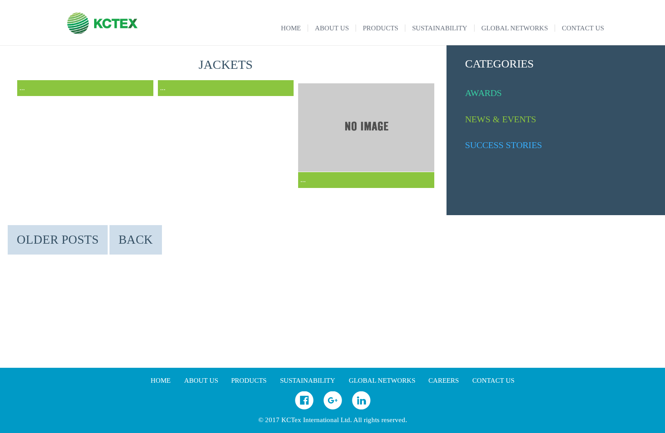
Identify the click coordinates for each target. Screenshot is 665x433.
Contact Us (493, 380)
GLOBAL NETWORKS (382, 380)
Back (136, 239)
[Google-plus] (332, 407)
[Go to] (366, 169)
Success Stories (503, 145)
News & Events (500, 119)
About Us (201, 380)
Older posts (58, 239)
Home (161, 380)
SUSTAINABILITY (307, 380)
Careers (443, 380)
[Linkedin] (361, 407)
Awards (483, 93)
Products (248, 380)
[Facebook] (304, 407)
